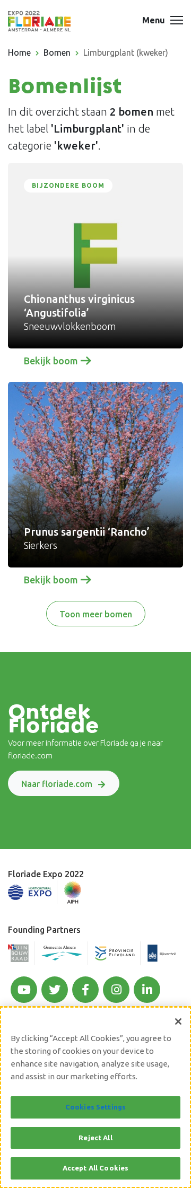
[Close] (178, 1021)
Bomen (57, 52)
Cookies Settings (95, 1107)
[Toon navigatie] (176, 21)
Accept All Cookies (95, 1168)
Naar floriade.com (56, 784)
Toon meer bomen (95, 614)
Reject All (95, 1137)
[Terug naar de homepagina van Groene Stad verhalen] (39, 21)
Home (19, 52)
